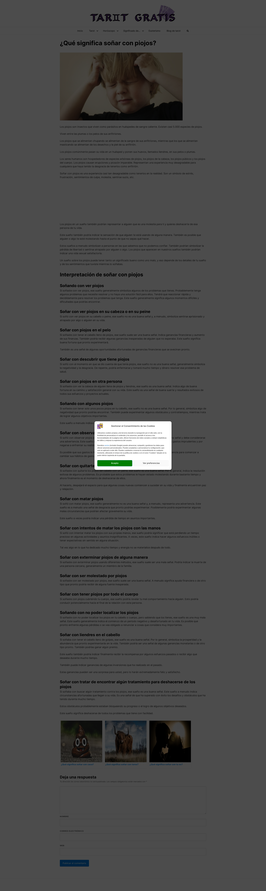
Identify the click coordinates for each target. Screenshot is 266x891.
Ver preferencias (151, 463)
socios (106, 445)
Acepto (114, 463)
